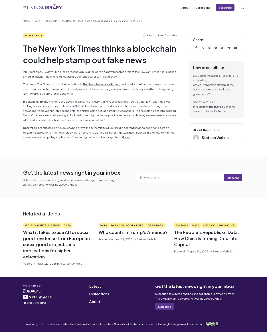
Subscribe (225, 7)
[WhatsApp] (215, 47)
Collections (202, 7)
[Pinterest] (222, 47)
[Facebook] (196, 47)
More (126, 136)
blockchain (51, 20)
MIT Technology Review (38, 71)
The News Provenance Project (101, 84)
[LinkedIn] (209, 47)
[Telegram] (228, 47)
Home (26, 20)
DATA (37, 20)
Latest (95, 286)
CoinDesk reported (121, 101)
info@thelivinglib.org (207, 106)
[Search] (242, 7)
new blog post (150, 110)
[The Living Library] (42, 7)
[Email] (235, 47)
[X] (202, 47)
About (185, 7)
